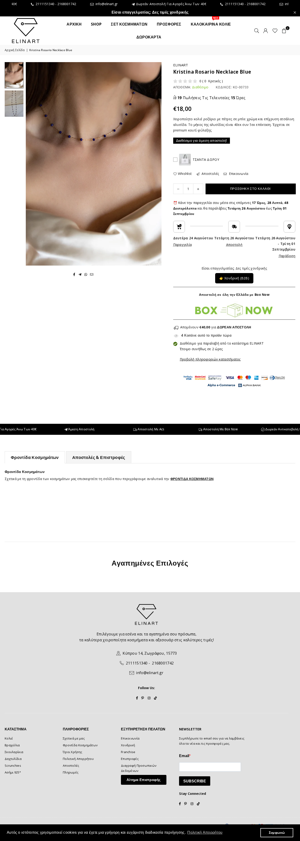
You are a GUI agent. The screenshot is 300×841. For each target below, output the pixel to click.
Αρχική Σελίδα (15, 50)
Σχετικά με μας (74, 738)
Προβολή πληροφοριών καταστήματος (210, 359)
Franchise (128, 752)
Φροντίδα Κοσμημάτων (35, 457)
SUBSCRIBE (194, 781)
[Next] (155, 164)
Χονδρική (128, 745)
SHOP (96, 24)
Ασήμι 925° (13, 772)
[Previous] (32, 164)
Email (184, 756)
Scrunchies (13, 765)
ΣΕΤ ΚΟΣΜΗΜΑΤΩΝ (129, 24)
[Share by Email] (92, 274)
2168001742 (35, 4)
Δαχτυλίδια (13, 759)
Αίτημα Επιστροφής (144, 779)
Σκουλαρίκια (14, 752)
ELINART (180, 65)
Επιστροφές (130, 759)
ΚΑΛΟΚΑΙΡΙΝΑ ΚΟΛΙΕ (211, 22)
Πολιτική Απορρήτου (78, 759)
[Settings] (265, 30)
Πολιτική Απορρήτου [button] (204, 832)
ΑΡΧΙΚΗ (74, 24)
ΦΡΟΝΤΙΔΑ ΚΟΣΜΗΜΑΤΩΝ (192, 479)
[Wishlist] (275, 30)
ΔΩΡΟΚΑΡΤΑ (148, 37)
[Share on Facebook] (74, 274)
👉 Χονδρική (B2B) (234, 278)
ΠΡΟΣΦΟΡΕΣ (169, 24)
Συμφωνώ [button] (277, 832)
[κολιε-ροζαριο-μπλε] (14, 75)
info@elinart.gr (74, 4)
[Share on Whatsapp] (86, 274)
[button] (284, 30)
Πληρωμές (70, 772)
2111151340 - (203, 4)
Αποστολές (210, 173)
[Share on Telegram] (80, 274)
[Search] (256, 30)
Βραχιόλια (12, 745)
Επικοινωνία (238, 173)
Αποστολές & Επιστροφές (98, 457)
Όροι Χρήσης (72, 752)
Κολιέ (9, 738)
